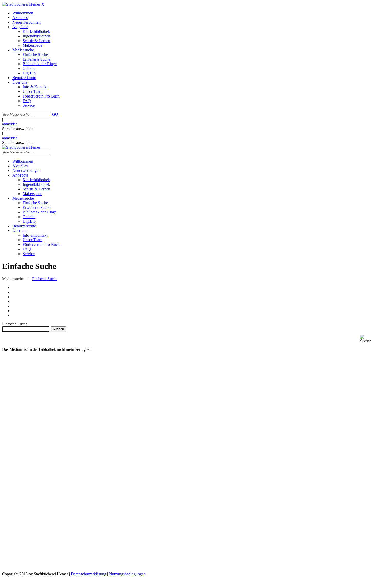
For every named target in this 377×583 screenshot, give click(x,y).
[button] (367, 339)
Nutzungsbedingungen (127, 574)
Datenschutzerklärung (88, 574)
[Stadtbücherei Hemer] (21, 4)
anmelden (10, 124)
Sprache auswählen (17, 129)
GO (55, 114)
